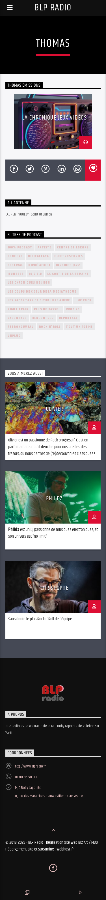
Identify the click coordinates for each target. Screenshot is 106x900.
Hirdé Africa (39, 265)
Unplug (14, 335)
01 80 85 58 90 (26, 777)
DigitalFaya (38, 256)
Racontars (17, 318)
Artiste (44, 247)
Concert (15, 256)
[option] (53, 121)
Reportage (68, 318)
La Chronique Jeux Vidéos (54, 118)
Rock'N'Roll (49, 326)
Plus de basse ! (47, 309)
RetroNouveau (21, 326)
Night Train (18, 309)
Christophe (54, 587)
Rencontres (43, 318)
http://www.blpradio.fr (30, 766)
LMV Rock (83, 300)
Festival (15, 265)
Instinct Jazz (68, 265)
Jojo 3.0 (35, 274)
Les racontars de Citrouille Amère (39, 300)
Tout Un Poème (79, 326)
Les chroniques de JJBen (29, 282)
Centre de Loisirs (72, 247)
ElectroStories (68, 256)
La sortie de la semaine (68, 274)
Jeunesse (16, 274)
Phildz (54, 498)
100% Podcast (20, 247)
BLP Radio (53, 8)
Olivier (54, 409)
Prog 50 (72, 309)
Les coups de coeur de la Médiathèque (42, 291)
